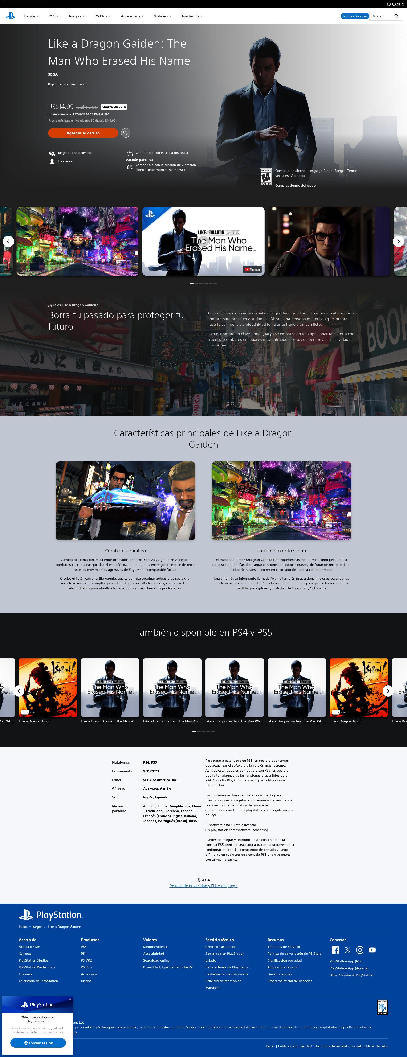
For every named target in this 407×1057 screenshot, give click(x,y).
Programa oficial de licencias (290, 981)
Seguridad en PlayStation (224, 953)
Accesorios (130, 16)
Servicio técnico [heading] (219, 939)
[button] (203, 241)
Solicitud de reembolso (223, 981)
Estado (210, 960)
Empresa (26, 974)
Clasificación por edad (285, 960)
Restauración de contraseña (226, 974)
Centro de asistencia (221, 947)
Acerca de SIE (29, 947)
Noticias (161, 16)
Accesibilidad (153, 953)
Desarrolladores (280, 974)
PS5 (52, 16)
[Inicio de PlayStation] (10, 16)
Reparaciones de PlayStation (227, 967)
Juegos (75, 16)
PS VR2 (86, 960)
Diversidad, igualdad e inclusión (168, 967)
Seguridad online (156, 960)
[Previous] (8, 241)
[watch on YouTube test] (252, 269)
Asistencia (190, 16)
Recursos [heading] (276, 939)
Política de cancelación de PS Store (295, 953)
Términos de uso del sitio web (339, 1046)
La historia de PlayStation (38, 981)
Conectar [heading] (338, 939)
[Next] (398, 241)
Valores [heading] (150, 939)
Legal (270, 1046)
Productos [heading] (90, 939)
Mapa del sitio (377, 1046)
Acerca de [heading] (27, 939)
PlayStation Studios (34, 960)
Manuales (212, 988)
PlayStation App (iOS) (346, 961)
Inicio (23, 927)
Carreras (25, 953)
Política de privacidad (295, 1046)
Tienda (29, 16)
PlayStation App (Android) (349, 968)
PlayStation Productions (37, 967)
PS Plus (100, 16)
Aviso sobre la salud (283, 967)
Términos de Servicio (284, 947)
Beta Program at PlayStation (351, 975)
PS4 (84, 953)
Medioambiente (155, 947)
